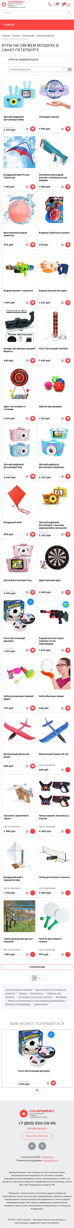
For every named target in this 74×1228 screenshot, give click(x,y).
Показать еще (37, 967)
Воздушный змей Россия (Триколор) (16, 176)
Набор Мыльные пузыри (51, 696)
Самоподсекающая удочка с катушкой (19, 940)
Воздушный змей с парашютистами (13, 878)
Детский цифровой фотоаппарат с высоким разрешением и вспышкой (53, 525)
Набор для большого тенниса (54, 877)
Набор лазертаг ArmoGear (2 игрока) (54, 817)
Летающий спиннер (49, 117)
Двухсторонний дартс (50, 580)
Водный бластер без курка (53, 290)
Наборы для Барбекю (17, 1004)
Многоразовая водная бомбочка (15, 234)
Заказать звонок (37, 1136)
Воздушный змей (13, 522)
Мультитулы (36, 993)
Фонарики (61, 996)
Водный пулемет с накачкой (18, 290)
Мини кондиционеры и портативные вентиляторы (36, 1000)
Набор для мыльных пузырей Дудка (18, 697)
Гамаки (23, 993)
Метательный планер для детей (16, 755)
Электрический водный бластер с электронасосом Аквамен (53, 177)
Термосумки (41, 1004)
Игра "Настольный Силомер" (53, 348)
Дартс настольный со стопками (14, 408)
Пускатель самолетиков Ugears (16, 817)
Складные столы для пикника (35, 996)
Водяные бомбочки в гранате (54, 232)
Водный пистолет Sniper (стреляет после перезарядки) (51, 641)
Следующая (44, 978)
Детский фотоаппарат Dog (17, 580)
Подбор (9, 25)
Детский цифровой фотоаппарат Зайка (14, 118)
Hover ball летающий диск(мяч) (14, 639)
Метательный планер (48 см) (53, 754)
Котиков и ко (51, 1160)
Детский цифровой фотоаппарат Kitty (14, 466)
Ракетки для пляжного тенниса (50, 940)
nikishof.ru (48, 1157)
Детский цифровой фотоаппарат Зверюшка (51, 466)
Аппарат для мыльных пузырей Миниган (19, 350)
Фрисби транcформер (50, 406)
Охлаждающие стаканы (18, 989)
